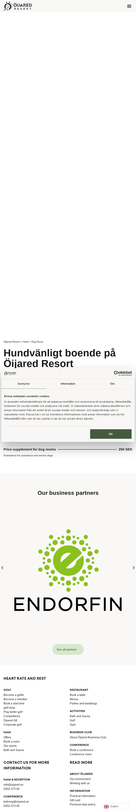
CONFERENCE (79, 745)
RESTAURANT (79, 690)
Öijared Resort (12, 341)
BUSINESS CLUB (81, 732)
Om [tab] (112, 383)
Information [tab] (68, 383)
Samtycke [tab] (24, 383)
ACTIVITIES (77, 711)
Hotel (26, 341)
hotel (7, 732)
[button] (129, 6)
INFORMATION (80, 791)
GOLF (7, 690)
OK (111, 433)
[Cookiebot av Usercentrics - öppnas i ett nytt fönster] (116, 373)
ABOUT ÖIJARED (81, 774)
